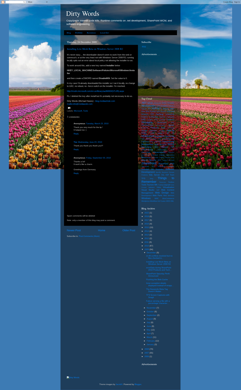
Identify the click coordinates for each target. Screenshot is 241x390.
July (149, 322)
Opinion (164, 147)
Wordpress (145, 201)
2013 (147, 235)
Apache (144, 109)
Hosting (161, 131)
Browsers (145, 114)
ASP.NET (156, 108)
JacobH (119, 384)
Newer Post (74, 230)
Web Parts (157, 195)
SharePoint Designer (166, 166)
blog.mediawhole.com (105, 101)
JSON (155, 139)
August (150, 319)
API (149, 109)
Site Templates (157, 169)
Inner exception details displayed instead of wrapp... (159, 284)
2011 (146, 242)
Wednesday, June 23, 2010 (90, 142)
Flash (163, 128)
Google (144, 131)
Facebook (144, 128)
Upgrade (167, 185)
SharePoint (148, 163)
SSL (162, 175)
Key (159, 139)
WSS (168, 201)
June (149, 326)
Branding (170, 111)
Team (172, 175)
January (150, 344)
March (150, 337)
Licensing (166, 139)
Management (147, 144)
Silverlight (145, 169)
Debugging (146, 122)
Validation (151, 187)
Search (144, 160)
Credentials (170, 117)
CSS (143, 119)
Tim (75, 142)
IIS (173, 133)
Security (152, 160)
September (152, 315)
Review (167, 157)
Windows (146, 198)
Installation (160, 136)
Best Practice (151, 111)
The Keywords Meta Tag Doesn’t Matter (157, 290)
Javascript (169, 136)
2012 (147, 238)
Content (144, 117)
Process (171, 152)
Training (160, 185)
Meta (156, 144)
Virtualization (168, 187)
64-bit (150, 103)
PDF (172, 147)
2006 (147, 356)
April (149, 333)
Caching (159, 114)
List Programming (166, 141)
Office (156, 147)
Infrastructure (147, 136)
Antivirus (171, 106)
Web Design (162, 192)
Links (151, 141)
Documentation (147, 125)
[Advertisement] (158, 74)
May (149, 330)
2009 (147, 249)
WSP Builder (161, 201)
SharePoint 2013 (148, 166)
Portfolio (79, 32)
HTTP (152, 133)
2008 (147, 349)
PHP (172, 150)
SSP (167, 175)
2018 (147, 216)
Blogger (138, 384)
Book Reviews (161, 111)
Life (172, 139)
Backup (165, 109)
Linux (156, 141)
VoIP (157, 190)
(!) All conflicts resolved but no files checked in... (159, 257)
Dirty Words (82, 13)
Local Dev (104, 32)
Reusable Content (158, 157)
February (151, 341)
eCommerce (161, 125)
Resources (91, 32)
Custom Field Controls (156, 119)
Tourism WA (152, 185)
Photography (162, 150)
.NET (144, 102)
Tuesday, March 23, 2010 (97, 124)
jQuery (148, 139)
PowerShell (145, 152)
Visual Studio (147, 190)
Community (170, 114)
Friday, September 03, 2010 (98, 158)
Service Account (168, 160)
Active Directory (168, 103)
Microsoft (78, 111)
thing (151, 178)
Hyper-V (161, 133)
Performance (147, 150)
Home (101, 230)
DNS (172, 122)
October (150, 312)
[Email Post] (68, 108)
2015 (147, 227)
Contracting (153, 117)
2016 (147, 224)
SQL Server (154, 175)
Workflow (153, 201)
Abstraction (157, 103)
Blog (69, 32)
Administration (148, 105)
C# (152, 114)
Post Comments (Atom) (89, 236)
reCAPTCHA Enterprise (149, 155)
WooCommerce (168, 198)
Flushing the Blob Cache (157, 279)
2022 (147, 213)
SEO (159, 160)
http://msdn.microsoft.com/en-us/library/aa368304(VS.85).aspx (95, 91)
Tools (85, 111)
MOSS (171, 144)
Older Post (128, 230)
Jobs (143, 139)
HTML (144, 133)
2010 (147, 246)
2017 (147, 220)
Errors (171, 125)
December (151, 253)
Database (170, 120)
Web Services (168, 196)
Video (159, 187)
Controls (162, 117)
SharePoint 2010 (166, 164)
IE (168, 133)
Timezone (162, 182)
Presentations (159, 152)
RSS (144, 47)
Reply (76, 134)
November (151, 308)
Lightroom (145, 141)
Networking (146, 147)
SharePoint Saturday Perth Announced (158, 275)
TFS (143, 178)
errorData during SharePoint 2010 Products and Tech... (159, 269)
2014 (147, 231)
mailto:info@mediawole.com (80, 104)
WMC (157, 198)
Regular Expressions (166, 155)
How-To (170, 130)
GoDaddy (171, 128)
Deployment (161, 122)
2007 (147, 353)
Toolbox (171, 182)
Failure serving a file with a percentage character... (158, 302)
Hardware (153, 131)
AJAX (158, 106)
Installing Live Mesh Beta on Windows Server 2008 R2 (95, 48)
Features (155, 128)
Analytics (164, 106)
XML (172, 201)
